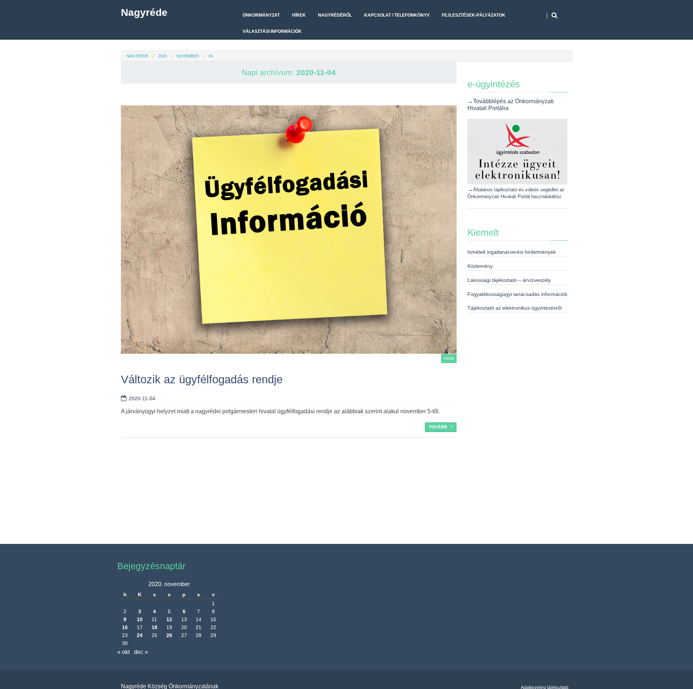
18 (154, 627)
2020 (162, 56)
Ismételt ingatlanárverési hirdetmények (511, 252)
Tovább (438, 426)
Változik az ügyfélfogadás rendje (202, 379)
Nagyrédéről (335, 15)
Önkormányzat (261, 15)
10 (140, 619)
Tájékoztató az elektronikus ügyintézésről (514, 308)
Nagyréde (144, 12)
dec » (141, 652)
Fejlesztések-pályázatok (473, 15)
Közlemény (480, 266)
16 (125, 627)
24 (140, 635)
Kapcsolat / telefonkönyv (397, 15)
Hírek (299, 15)
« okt (123, 652)
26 (169, 635)
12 (169, 619)
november (187, 56)
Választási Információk (272, 31)
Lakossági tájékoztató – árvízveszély (509, 280)
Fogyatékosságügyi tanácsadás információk (517, 294)
